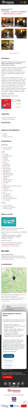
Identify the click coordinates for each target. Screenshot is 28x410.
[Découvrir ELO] (25, 403)
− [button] (3, 271)
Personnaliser (9, 361)
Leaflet (12, 292)
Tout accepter (9, 356)
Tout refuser (8, 365)
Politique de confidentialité (9, 351)
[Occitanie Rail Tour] (8, 226)
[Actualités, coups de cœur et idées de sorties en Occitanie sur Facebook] (9, 383)
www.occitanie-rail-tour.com (7, 259)
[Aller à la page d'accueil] (8, 2)
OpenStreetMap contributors (21, 292)
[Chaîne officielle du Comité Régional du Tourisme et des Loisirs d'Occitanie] (14, 383)
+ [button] (3, 269)
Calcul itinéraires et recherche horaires (10, 245)
